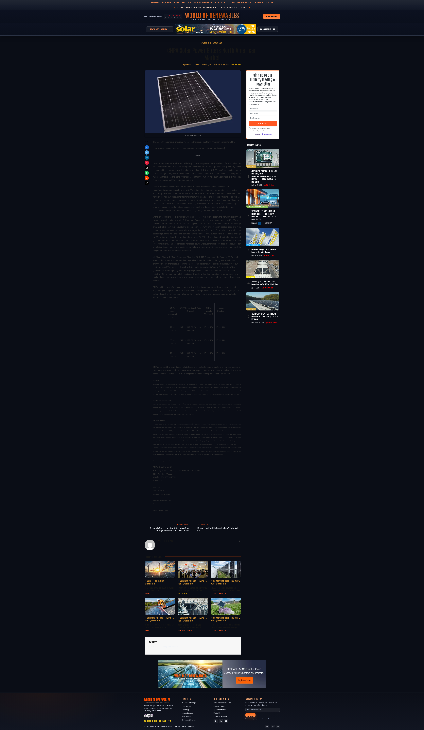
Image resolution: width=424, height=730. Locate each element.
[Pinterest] (147, 163)
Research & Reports (189, 720)
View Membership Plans (222, 703)
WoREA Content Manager (188, 581)
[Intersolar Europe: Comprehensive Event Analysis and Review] (262, 237)
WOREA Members (203, 2)
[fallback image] (212, 674)
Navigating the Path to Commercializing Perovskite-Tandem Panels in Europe (225, 625)
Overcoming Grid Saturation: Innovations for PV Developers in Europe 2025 (192, 589)
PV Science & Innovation (218, 594)
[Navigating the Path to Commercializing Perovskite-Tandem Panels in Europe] (226, 606)
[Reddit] (147, 178)
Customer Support (220, 716)
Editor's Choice (251, 166)
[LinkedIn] (147, 157)
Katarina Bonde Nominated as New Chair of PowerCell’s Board (159, 589)
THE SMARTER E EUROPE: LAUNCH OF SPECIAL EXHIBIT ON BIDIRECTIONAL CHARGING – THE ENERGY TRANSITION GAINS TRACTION (263, 215)
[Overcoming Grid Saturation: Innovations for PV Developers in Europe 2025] (193, 569)
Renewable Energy (189, 703)
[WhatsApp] (147, 173)
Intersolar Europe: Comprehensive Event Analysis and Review (263, 250)
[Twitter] (147, 152)
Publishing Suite (241, 2)
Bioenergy (185, 710)
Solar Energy (250, 277)
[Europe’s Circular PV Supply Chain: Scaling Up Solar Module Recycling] (193, 606)
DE (273, 726)
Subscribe (250, 716)
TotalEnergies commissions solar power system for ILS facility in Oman (265, 282)
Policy (147, 630)
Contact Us (222, 2)
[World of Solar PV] (157, 722)
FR (278, 726)
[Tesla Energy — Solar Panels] (173, 16)
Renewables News (161, 2)
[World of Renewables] (149, 716)
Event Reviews (182, 2)
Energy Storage (187, 713)
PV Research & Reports (185, 630)
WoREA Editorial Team (192, 64)
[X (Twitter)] (216, 721)
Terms (184, 726)
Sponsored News (220, 710)
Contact (191, 726)
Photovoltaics (236, 65)
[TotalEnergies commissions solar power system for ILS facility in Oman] (262, 269)
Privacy (177, 726)
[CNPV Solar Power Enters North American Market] (193, 101)
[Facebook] (147, 147)
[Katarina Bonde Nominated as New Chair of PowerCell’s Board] (160, 569)
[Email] (147, 168)
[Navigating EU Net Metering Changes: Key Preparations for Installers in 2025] (160, 606)
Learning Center (263, 2)
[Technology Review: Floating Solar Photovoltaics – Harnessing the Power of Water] (262, 301)
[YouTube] (226, 721)
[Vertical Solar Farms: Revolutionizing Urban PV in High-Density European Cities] (226, 569)
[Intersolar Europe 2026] (215, 29)
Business (147, 594)
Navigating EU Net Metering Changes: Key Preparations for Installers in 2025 (159, 625)
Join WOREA (271, 16)
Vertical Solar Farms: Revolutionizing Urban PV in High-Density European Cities (225, 589)
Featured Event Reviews (253, 245)
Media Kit (217, 713)
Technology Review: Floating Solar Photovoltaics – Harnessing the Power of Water (265, 316)
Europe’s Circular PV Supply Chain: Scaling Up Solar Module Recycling (190, 626)
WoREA (149, 581)
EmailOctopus (268, 134)
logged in (160, 647)
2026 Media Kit (267, 29)
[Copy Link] (147, 183)
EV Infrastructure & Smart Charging (257, 206)
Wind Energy (186, 716)
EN (267, 726)
